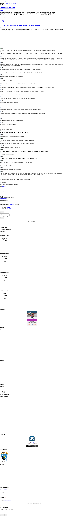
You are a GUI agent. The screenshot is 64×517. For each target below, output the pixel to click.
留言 (13, 204)
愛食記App (32, 442)
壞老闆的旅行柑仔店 (7, 8)
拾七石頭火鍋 (4, 186)
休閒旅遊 (8, 17)
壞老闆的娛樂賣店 (3, 198)
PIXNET (24, 503)
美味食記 (8, 207)
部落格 (3, 20)
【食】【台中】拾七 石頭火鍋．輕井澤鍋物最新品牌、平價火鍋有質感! (21, 25)
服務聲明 (41, 503)
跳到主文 (2, 10)
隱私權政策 (37, 503)
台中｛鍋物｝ (9, 208)
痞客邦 (11, 204)
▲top (1, 210)
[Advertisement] (32, 39)
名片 (3, 21)
